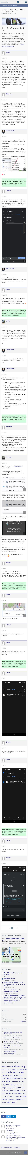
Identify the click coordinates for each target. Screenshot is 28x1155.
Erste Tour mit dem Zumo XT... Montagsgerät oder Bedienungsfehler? (16, 1136)
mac (24, 1078)
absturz (8, 1066)
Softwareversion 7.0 (9, 978)
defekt (21, 1069)
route (19, 1091)
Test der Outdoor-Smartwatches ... (13, 45)
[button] (26, 2)
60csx (4, 1066)
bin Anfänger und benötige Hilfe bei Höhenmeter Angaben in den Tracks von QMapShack (15, 984)
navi (22, 1082)
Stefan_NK (8, 1139)
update (23, 1096)
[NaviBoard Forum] (4, 2)
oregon (5, 1087)
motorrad (16, 1082)
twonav (17, 1096)
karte (21, 1075)
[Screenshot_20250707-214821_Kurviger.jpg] (14, 610)
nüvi (11, 1084)
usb (3, 1099)
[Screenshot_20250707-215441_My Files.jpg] (14, 708)
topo (3, 1096)
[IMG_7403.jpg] (14, 164)
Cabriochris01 (9, 1132)
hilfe (9, 1075)
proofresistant (7, 993)
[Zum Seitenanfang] (25, 1152)
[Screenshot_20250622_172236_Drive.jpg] (14, 528)
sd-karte (10, 1093)
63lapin (5, 13)
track (7, 1096)
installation (14, 1075)
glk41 (5, 976)
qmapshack (13, 1091)
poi (7, 1090)
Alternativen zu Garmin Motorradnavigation (10, 1052)
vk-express (6, 980)
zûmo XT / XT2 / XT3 (10, 1128)
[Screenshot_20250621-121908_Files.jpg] (14, 235)
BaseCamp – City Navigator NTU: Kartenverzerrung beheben (12, 990)
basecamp (20, 1066)
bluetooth (5, 1069)
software (16, 1093)
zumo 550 (21, 1099)
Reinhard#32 (19, 466)
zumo (15, 1099)
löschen (20, 1078)
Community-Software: (14, 1152)
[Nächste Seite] (18, 928)
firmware (14, 1072)
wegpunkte (9, 1099)
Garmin (21, 1072)
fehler (8, 1072)
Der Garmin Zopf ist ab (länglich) (12, 1042)
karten (4, 1078)
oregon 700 (20, 1088)
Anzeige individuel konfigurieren (12, 1038)
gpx (6, 1075)
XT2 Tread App (9, 1130)
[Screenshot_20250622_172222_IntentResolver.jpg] (14, 507)
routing (4, 1093)
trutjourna (23, 1021)
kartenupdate (12, 1078)
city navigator (14, 1069)
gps (3, 1075)
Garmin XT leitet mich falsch (13, 1125)
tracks (12, 1096)
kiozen (5, 987)
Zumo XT (12, 1102)
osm (3, 1090)
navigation (5, 1085)
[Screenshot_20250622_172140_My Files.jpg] (14, 484)
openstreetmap (18, 1085)
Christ (7, 1126)
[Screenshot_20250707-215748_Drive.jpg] (14, 893)
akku (13, 1066)
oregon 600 (11, 1088)
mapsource (7, 1081)
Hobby (5, 1003)
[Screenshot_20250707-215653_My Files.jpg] (14, 795)
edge (25, 1069)
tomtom (23, 1093)
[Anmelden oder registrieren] (22, 2)
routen (24, 1091)
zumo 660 (5, 1102)
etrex (3, 1072)
